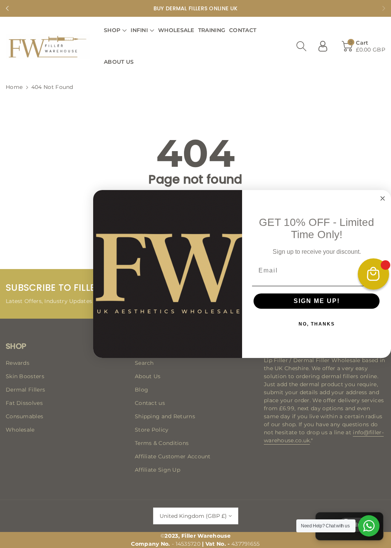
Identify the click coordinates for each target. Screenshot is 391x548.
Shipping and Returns (165, 416)
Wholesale (20, 429)
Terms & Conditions (162, 443)
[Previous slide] (7, 8)
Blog (141, 389)
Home (14, 87)
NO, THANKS (317, 324)
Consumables (24, 416)
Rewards (17, 362)
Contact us (150, 403)
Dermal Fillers (25, 389)
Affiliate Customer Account (173, 456)
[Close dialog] (382, 198)
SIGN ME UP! (317, 301)
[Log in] (325, 46)
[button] (115, 30)
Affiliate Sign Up (157, 469)
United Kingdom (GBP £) (193, 516)
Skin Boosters (25, 376)
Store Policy (152, 429)
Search (144, 362)
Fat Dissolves (24, 403)
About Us (147, 376)
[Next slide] (383, 8)
